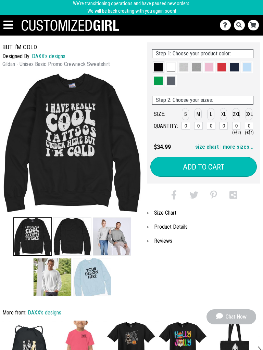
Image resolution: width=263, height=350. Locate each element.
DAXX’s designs (48, 56)
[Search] (241, 25)
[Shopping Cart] (255, 25)
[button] (32, 236)
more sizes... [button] (238, 147)
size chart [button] (207, 147)
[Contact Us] (227, 25)
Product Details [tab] (171, 227)
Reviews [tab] (163, 241)
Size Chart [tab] (165, 213)
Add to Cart (204, 167)
